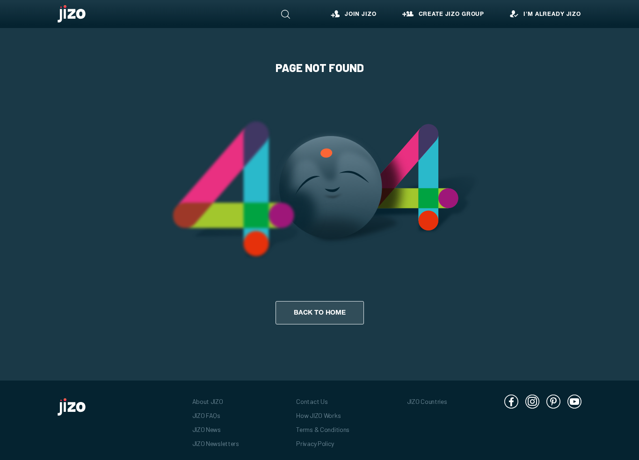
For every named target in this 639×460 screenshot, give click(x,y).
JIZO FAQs (206, 415)
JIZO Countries (427, 401)
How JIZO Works (318, 415)
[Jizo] (72, 14)
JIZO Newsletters (215, 443)
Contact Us (311, 401)
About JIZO (207, 401)
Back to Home (320, 313)
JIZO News (206, 429)
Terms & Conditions (322, 429)
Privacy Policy (315, 443)
